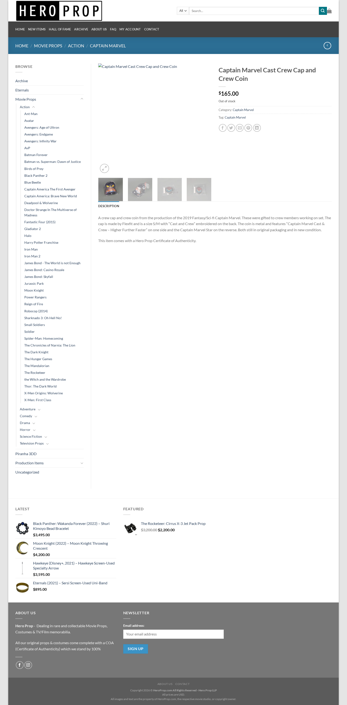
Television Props (32, 443)
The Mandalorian (36, 366)
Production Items (29, 463)
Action (76, 45)
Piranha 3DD (26, 453)
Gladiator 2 (32, 229)
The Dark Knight (36, 352)
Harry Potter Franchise (41, 242)
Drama (25, 423)
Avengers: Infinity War (40, 141)
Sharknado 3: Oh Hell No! (43, 318)
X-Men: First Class (37, 400)
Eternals (22, 90)
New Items (37, 29)
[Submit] (323, 11)
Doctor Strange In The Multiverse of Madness (50, 212)
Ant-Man (31, 114)
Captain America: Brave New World (50, 196)
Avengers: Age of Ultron (41, 127)
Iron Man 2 (32, 256)
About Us (99, 29)
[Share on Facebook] (223, 128)
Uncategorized (27, 472)
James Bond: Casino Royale (44, 270)
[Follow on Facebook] (20, 665)
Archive (81, 29)
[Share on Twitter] (231, 128)
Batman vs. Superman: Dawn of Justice (52, 162)
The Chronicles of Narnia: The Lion (49, 345)
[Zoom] (104, 168)
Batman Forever (36, 155)
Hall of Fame (60, 29)
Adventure (27, 409)
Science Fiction (31, 436)
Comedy (26, 416)
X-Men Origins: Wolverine (43, 393)
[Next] (203, 119)
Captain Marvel (108, 45)
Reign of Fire (33, 304)
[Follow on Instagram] (28, 665)
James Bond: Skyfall (38, 277)
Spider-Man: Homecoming (43, 338)
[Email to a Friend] (240, 128)
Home (20, 29)
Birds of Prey (33, 169)
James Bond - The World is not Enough (52, 263)
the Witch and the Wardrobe (45, 379)
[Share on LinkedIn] (257, 128)
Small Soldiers (34, 325)
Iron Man (31, 249)
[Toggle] (82, 99)
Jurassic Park (34, 283)
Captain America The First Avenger (50, 189)
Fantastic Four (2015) (39, 222)
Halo (27, 236)
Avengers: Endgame (38, 134)
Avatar (29, 121)
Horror (25, 430)
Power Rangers (35, 297)
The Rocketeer (34, 373)
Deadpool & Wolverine (41, 203)
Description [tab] (108, 206)
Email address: (133, 625)
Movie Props (48, 45)
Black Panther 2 (35, 175)
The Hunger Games (38, 359)
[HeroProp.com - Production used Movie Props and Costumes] (92, 10)
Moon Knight (34, 290)
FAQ (113, 29)
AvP (27, 148)
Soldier (29, 332)
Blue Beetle (32, 182)
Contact (151, 29)
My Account (130, 29)
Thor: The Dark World (40, 386)
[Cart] (329, 11)
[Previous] (106, 119)
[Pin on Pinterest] (248, 128)
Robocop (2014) (36, 311)
